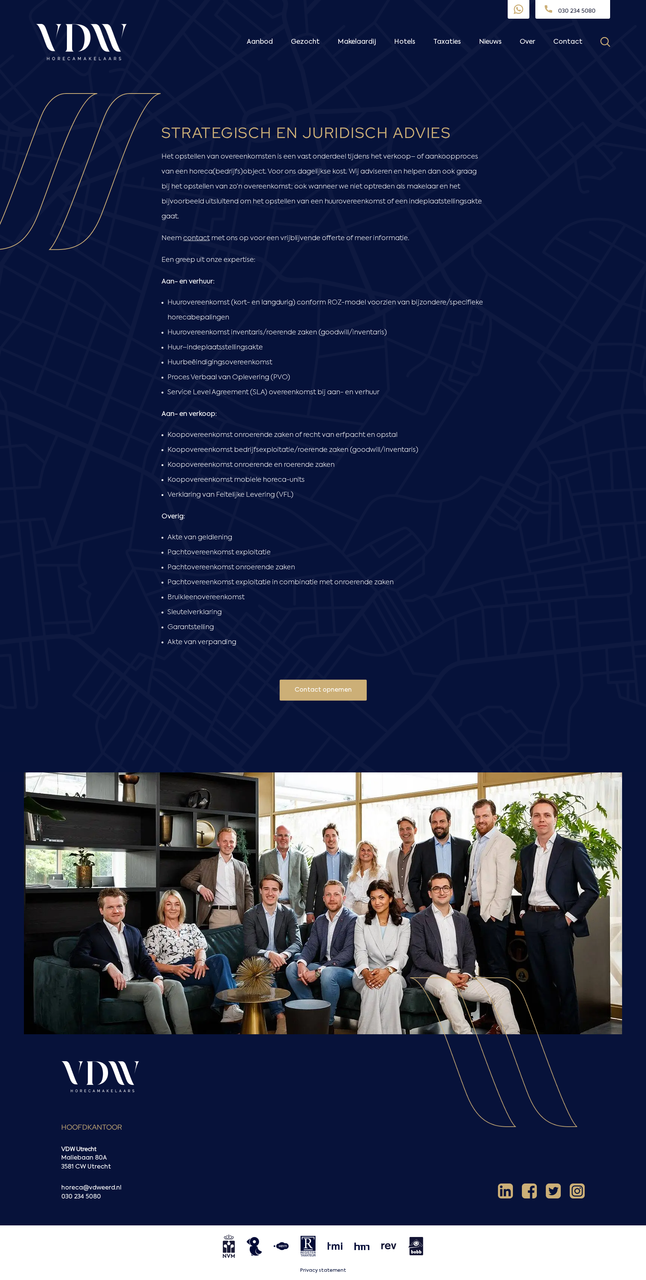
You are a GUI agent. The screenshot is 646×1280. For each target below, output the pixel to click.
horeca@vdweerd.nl (91, 1188)
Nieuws (490, 42)
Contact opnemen (323, 690)
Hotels (404, 42)
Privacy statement (323, 1270)
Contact (567, 42)
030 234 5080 (81, 1197)
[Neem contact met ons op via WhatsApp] (518, 9)
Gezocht (305, 42)
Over (527, 42)
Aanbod (260, 42)
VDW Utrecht (78, 1149)
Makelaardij (357, 42)
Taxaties (447, 42)
